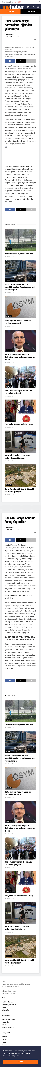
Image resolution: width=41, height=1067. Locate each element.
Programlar (5, 1022)
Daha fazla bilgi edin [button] (11, 1056)
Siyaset (4, 1039)
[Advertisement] (21, 217)
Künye (4, 1007)
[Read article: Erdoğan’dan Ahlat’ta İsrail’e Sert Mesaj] (20, 411)
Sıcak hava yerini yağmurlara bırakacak (19, 253)
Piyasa (4, 1025)
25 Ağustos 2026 (10, 427)
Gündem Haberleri (8, 1027)
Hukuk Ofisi (5, 1010)
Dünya (4, 1042)
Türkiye (8, 249)
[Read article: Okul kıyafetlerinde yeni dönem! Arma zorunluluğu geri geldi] (20, 377)
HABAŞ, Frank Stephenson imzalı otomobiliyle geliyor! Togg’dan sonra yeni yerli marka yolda (19, 287)
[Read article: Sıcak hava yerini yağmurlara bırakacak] (20, 240)
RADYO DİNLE (31, 11)
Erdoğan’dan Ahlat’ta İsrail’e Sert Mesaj (19, 424)
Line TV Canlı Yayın (8, 1019)
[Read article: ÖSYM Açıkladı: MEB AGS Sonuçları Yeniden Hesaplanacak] (20, 307)
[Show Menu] (38, 6)
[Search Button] (34, 6)
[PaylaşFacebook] (10, 61)
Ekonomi (4, 1037)
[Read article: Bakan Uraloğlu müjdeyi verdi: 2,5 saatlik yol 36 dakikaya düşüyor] (20, 475)
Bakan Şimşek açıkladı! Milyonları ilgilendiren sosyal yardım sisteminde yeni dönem (20, 357)
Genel (8, 280)
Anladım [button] (20, 1061)
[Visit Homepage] (13, 7)
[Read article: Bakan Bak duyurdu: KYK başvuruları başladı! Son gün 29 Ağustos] (20, 442)
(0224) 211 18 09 (10, 993)
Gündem (8, 316)
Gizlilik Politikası (7, 1002)
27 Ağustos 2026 (10, 256)
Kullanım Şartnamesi (9, 1004)
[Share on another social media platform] (31, 61)
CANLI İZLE (10, 11)
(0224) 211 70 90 (10, 991)
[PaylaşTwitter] (21, 61)
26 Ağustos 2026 (10, 326)
